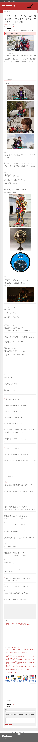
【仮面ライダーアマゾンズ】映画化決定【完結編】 (16, 623)
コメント (6, 717)
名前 (6, 709)
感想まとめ (9, 11)
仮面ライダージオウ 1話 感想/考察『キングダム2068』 (17, 652)
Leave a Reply (12, 26)
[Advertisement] (13, 70)
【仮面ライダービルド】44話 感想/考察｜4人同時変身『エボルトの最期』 (21, 662)
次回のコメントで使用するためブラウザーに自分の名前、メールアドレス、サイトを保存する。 (19, 715)
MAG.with (6, 24)
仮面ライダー (8, 700)
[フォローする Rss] (35, 736)
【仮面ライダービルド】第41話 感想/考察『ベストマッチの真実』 (19, 669)
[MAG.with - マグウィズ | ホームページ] (11, 5)
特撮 (5, 11)
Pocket (13, 28)
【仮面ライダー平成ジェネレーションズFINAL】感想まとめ (18, 624)
